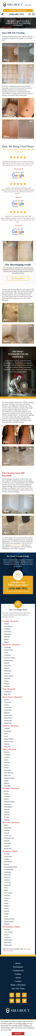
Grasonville (7, 710)
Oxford (6, 767)
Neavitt (6, 765)
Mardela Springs (9, 801)
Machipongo (8, 940)
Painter (6, 903)
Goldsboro (7, 629)
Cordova (7, 757)
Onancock (7, 898)
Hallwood (7, 877)
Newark (6, 833)
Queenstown (8, 718)
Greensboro (7, 631)
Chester (6, 705)
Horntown (7, 880)
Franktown (7, 937)
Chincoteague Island (10, 867)
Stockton (7, 846)
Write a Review (2, 14)
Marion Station (8, 739)
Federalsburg (8, 626)
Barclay (6, 700)
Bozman (6, 752)
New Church (8, 893)
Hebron (6, 799)
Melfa (6, 890)
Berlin (6, 825)
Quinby (6, 908)
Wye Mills (7, 786)
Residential (18, 967)
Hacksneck (7, 875)
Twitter (24, 995)
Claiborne (7, 754)
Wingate (6, 684)
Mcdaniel (7, 762)
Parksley (6, 906)
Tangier (6, 914)
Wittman (6, 783)
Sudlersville (7, 723)
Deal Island (7, 731)
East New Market (9, 658)
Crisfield (6, 728)
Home (18, 963)
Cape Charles (8, 932)
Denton (6, 624)
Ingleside (7, 713)
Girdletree (7, 830)
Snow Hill (7, 843)
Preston (6, 639)
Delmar (6, 794)
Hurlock (6, 663)
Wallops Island (8, 921)
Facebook (18, 995)
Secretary (7, 673)
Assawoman (8, 856)
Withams (7, 924)
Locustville (7, 882)
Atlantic (6, 859)
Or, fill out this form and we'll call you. (18, 591)
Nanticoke (7, 804)
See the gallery (18, 278)
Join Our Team (18, 988)
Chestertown (8, 692)
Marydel (6, 637)
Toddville (7, 678)
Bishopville (7, 828)
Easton (6, 760)
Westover (7, 747)
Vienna (6, 681)
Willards (6, 820)
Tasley (6, 916)
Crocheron (7, 655)
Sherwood (7, 775)
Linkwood (7, 665)
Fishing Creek (8, 660)
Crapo (6, 652)
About (18, 977)
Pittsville (6, 809)
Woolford (7, 686)
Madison (7, 668)
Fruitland (7, 796)
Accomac (7, 854)
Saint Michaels (8, 773)
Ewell (6, 736)
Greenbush (7, 872)
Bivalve (6, 791)
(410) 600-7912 (16, 14)
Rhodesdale (7, 671)
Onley (6, 901)
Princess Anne (8, 741)
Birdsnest (7, 929)
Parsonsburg (8, 807)
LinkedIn (18, 1001)
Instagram (12, 995)
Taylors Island (8, 676)
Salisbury (7, 814)
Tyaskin (6, 817)
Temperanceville (9, 919)
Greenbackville (9, 869)
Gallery (18, 974)
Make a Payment (18, 985)
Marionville (7, 942)
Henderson (7, 634)
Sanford (6, 911)
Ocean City (7, 835)
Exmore (6, 935)
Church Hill (8, 707)
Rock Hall (7, 694)
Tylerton (6, 744)
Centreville (7, 702)
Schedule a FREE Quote (18, 10)
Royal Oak (7, 770)
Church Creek (8, 650)
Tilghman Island (9, 778)
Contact (18, 981)
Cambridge (7, 647)
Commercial (18, 970)
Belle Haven (8, 862)
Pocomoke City (9, 838)
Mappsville (7, 885)
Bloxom (6, 864)
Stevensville (8, 720)
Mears (6, 888)
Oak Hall (7, 895)
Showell (6, 841)
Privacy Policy (22, 1023)
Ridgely (6, 642)
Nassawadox (8, 945)
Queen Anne (8, 715)
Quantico (7, 812)
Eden (5, 734)
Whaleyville (8, 848)
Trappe (6, 780)
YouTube (12, 1001)
